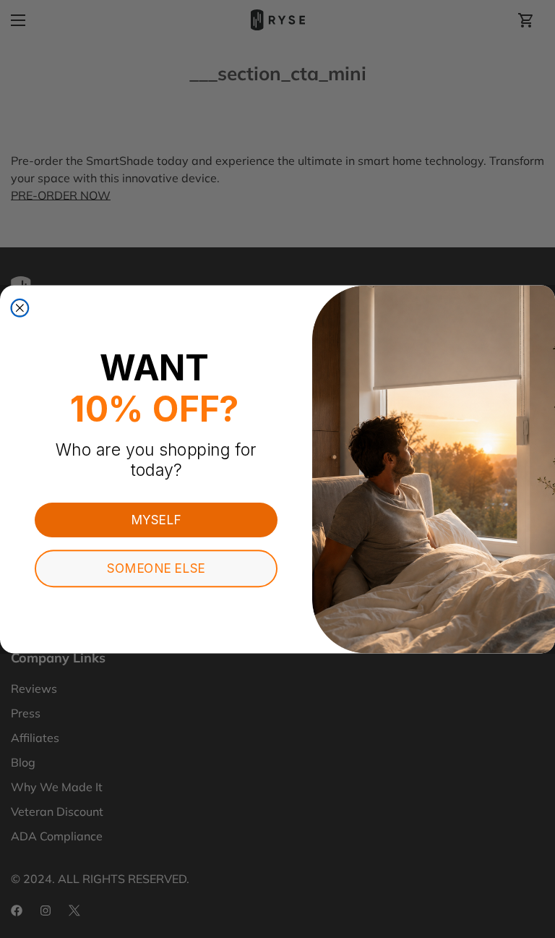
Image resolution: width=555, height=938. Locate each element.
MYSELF (156, 519)
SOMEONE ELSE (156, 568)
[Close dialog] (19, 307)
